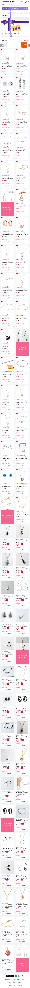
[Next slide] (13, 55)
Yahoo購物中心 (9, 2)
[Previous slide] (2, 55)
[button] (12, 37)
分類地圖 (20, 985)
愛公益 (10, 33)
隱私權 (15, 985)
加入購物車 (8, 74)
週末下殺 (10, 28)
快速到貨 (10, 17)
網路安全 (10, 985)
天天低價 (10, 20)
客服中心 (9, 982)
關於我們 (14, 982)
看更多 (10, 35)
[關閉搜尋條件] (8, 5)
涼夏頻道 (10, 22)
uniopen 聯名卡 (17, 8)
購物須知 (20, 982)
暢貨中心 (10, 14)
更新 (24, 979)
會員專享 (10, 31)
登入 (22, 1)
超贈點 (25, 8)
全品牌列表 (26, 40)
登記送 (10, 11)
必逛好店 (10, 25)
